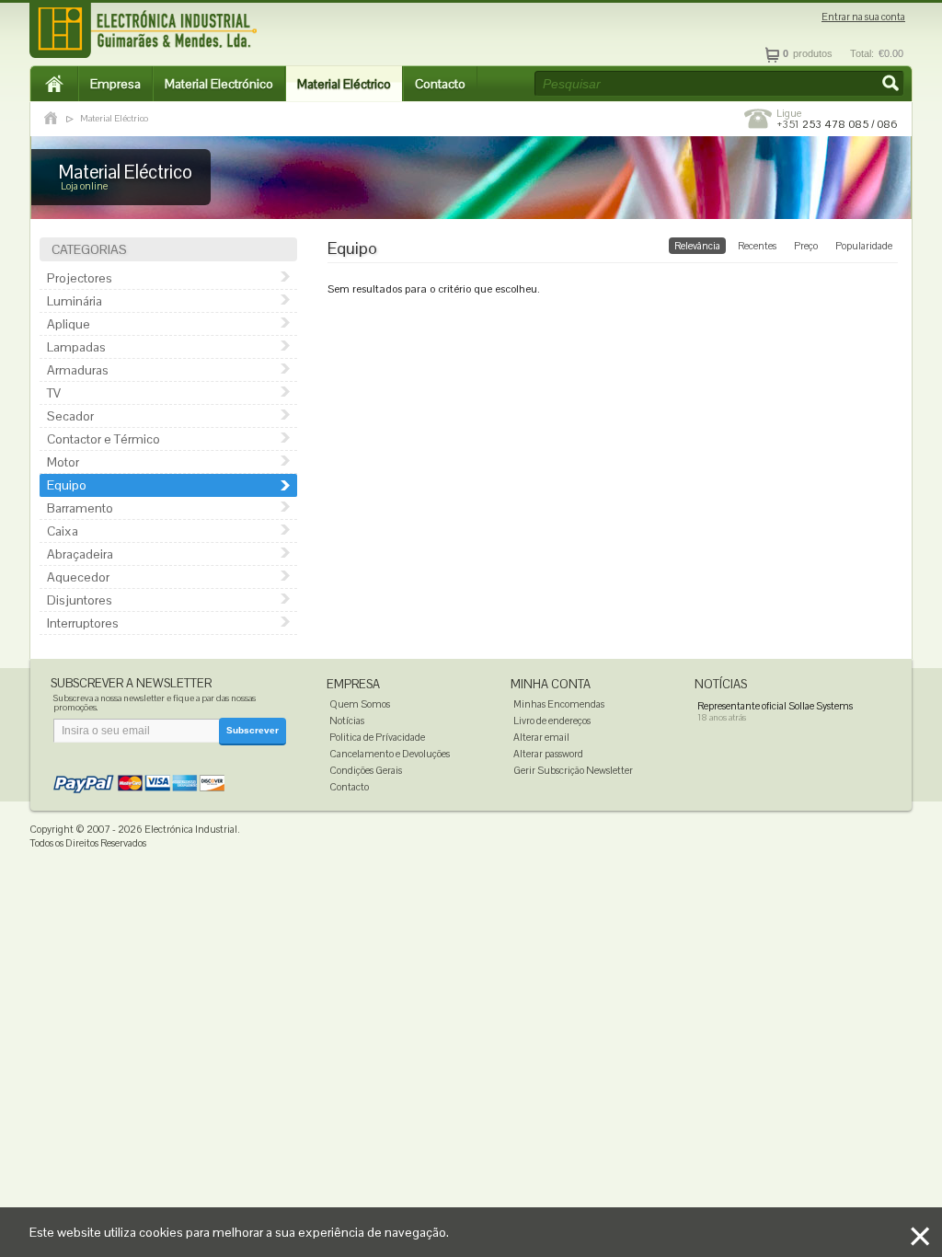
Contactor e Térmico (103, 439)
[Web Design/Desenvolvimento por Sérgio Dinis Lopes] (798, 833)
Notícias (346, 720)
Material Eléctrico (344, 83)
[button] (892, 85)
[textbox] (719, 84)
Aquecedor (78, 577)
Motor (63, 462)
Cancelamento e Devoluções (389, 753)
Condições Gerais (365, 770)
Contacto (440, 83)
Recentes (757, 245)
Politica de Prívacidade (377, 737)
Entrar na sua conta (863, 17)
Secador (70, 416)
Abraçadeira (80, 554)
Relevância (697, 245)
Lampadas (76, 347)
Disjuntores (79, 600)
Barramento (80, 508)
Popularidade (863, 245)
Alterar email (541, 737)
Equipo (66, 485)
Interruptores (83, 623)
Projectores (79, 278)
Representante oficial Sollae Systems (775, 705)
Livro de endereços (552, 720)
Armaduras (78, 370)
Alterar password (548, 753)
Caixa (62, 531)
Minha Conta (551, 684)
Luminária (74, 301)
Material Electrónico (219, 83)
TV (54, 393)
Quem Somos (359, 704)
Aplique (68, 324)
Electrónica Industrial (190, 829)
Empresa (115, 83)
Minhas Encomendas (558, 704)
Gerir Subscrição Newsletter (573, 770)
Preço (806, 245)
